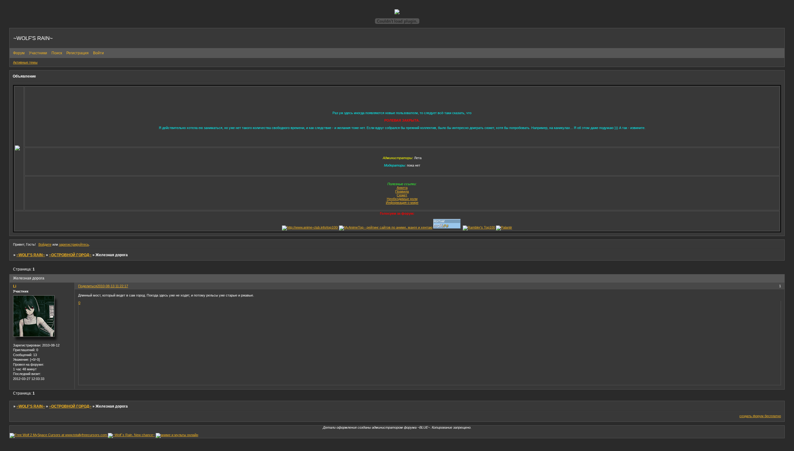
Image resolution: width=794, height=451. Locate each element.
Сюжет (402, 195)
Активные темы (25, 62)
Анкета (402, 188)
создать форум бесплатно (760, 416)
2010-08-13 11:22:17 (112, 286)
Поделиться (87, 286)
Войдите (44, 244)
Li (14, 286)
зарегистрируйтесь (74, 244)
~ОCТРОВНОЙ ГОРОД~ (70, 255)
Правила (402, 191)
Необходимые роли (402, 199)
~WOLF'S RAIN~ (30, 255)
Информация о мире (402, 202)
